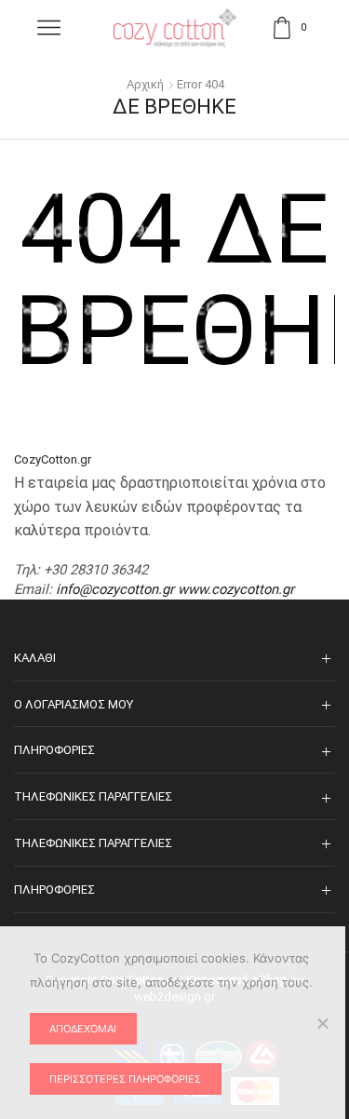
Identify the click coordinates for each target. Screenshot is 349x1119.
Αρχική (145, 84)
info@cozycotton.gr (115, 589)
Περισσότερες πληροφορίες (125, 1078)
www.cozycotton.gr (236, 589)
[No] (322, 1023)
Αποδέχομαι (82, 1028)
